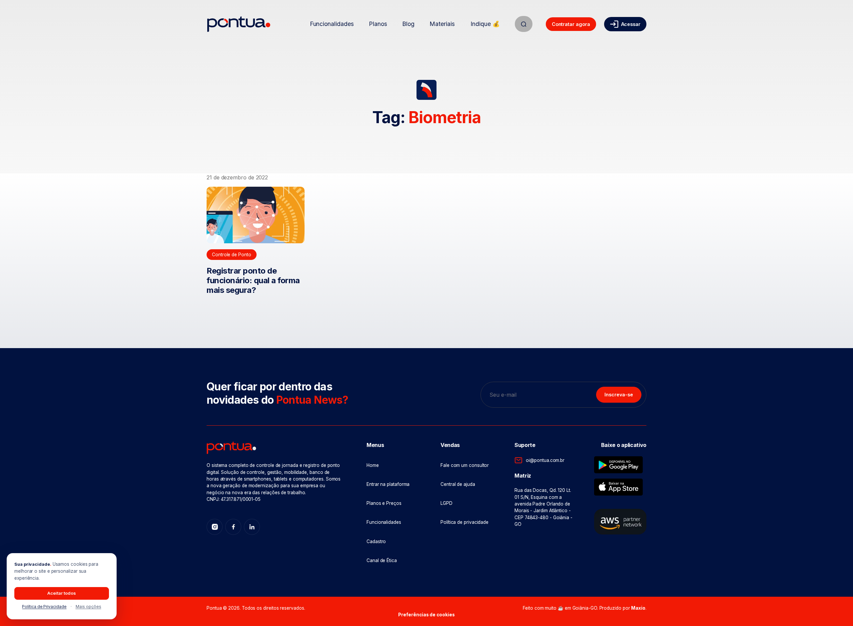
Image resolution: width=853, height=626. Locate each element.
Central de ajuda (457, 484)
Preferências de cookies (426, 614)
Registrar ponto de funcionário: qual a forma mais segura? (253, 280)
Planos (378, 23)
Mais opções (88, 606)
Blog (408, 23)
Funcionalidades (332, 23)
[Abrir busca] (523, 24)
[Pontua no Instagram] (215, 527)
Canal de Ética (382, 560)
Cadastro (376, 541)
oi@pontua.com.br (545, 460)
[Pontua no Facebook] (233, 527)
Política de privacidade (464, 522)
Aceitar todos (61, 593)
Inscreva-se (618, 394)
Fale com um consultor (464, 465)
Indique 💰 (484, 23)
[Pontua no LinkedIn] (252, 527)
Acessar (630, 24)
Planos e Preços (384, 503)
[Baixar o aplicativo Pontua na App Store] (618, 487)
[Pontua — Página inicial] (239, 24)
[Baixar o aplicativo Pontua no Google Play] (618, 464)
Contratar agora (571, 24)
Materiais (441, 23)
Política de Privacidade (44, 606)
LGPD (446, 503)
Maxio (638, 608)
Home (373, 465)
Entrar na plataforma (388, 484)
